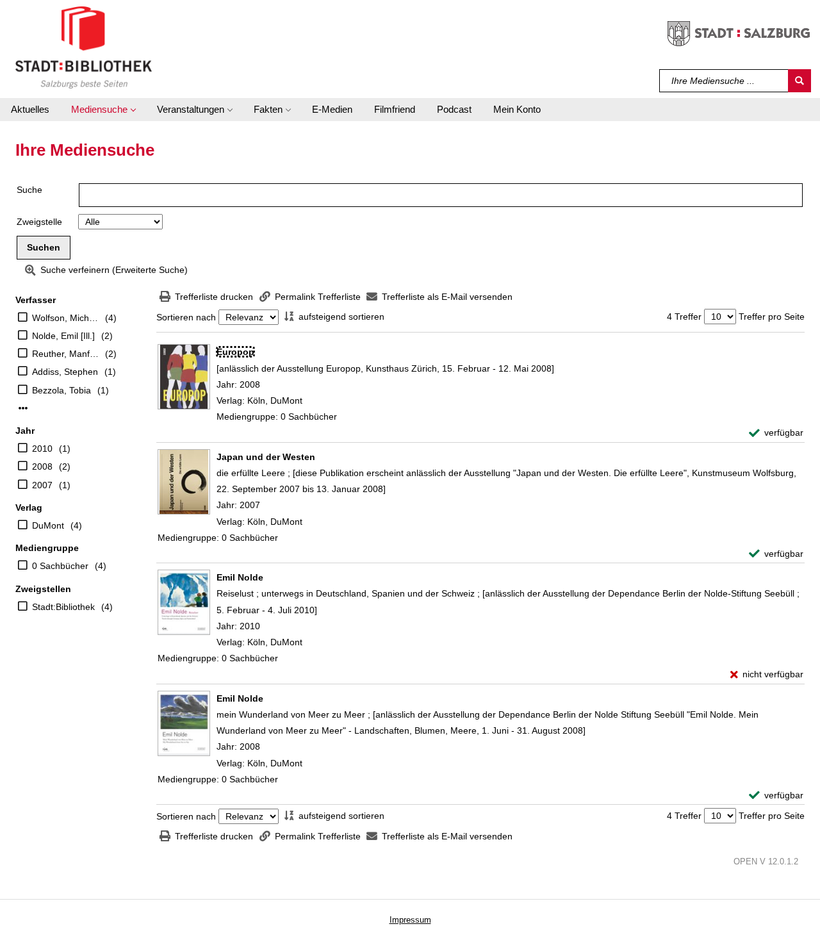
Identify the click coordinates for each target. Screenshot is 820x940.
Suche (29, 190)
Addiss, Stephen (65, 372)
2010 (42, 448)
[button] (103, 109)
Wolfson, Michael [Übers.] (65, 318)
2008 (42, 466)
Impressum (410, 920)
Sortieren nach (186, 317)
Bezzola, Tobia (61, 390)
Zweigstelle (39, 222)
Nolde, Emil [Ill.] (63, 336)
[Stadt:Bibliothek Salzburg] (83, 47)
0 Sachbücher (60, 566)
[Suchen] (799, 80)
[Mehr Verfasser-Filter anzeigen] (23, 408)
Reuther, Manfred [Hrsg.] (65, 354)
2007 (42, 485)
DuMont (48, 525)
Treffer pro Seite (772, 316)
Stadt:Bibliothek (63, 607)
